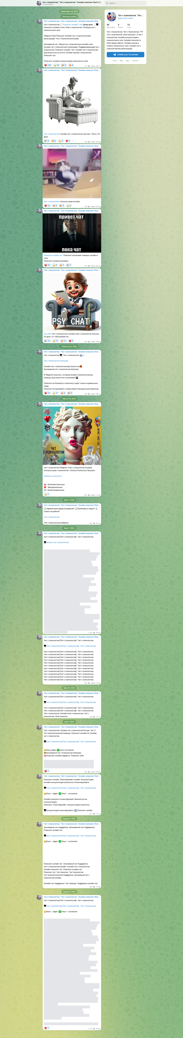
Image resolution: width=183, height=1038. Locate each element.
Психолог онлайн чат (53, 255)
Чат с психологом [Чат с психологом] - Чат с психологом (70, 702)
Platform (135, 61)
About (115, 61)
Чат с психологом (51, 134)
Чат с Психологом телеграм (56, 361)
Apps (127, 61)
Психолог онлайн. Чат (72, 24)
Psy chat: (47, 334)
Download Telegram (127, 55)
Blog (121, 61)
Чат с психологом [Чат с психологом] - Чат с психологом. (71, 646)
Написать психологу (53, 476)
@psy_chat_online (125, 18)
